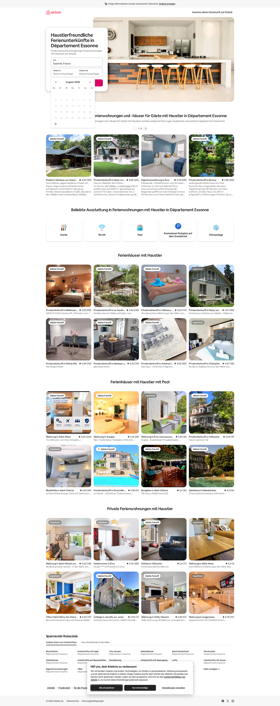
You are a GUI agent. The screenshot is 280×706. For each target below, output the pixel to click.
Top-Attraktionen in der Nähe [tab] (95, 642)
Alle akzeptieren (106, 687)
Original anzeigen (167, 3)
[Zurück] (134, 128)
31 (56, 124)
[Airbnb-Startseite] (53, 12)
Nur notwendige (140, 687)
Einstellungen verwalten (173, 687)
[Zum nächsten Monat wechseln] (90, 82)
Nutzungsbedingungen (93, 701)
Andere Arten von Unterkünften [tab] (61, 642)
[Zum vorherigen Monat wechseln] (56, 82)
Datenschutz (73, 701)
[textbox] (64, 74)
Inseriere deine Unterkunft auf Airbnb (212, 12)
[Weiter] (145, 128)
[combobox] (77, 63)
